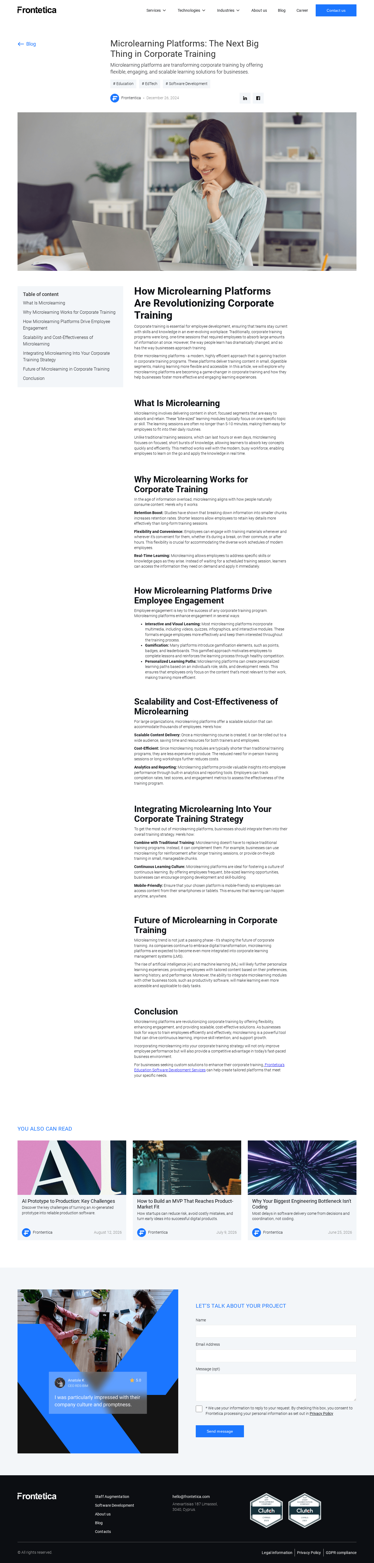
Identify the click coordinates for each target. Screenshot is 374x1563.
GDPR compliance (341, 1552)
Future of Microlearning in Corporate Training (66, 369)
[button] (156, 10)
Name (201, 1320)
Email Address (208, 1344)
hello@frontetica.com (191, 1496)
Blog (282, 10)
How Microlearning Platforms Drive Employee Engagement (66, 325)
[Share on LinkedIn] (245, 98)
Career (302, 10)
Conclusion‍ (34, 378)
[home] (37, 10)
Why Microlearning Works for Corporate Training (69, 312)
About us (259, 10)
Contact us (336, 10)
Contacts (103, 1531)
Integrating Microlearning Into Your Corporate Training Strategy (66, 356)
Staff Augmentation (112, 1496)
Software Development (114, 1505)
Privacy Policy (321, 1413)
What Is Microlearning (44, 303)
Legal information (277, 1552)
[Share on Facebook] (258, 98)
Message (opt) (208, 1369)
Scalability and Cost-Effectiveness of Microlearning (58, 341)
